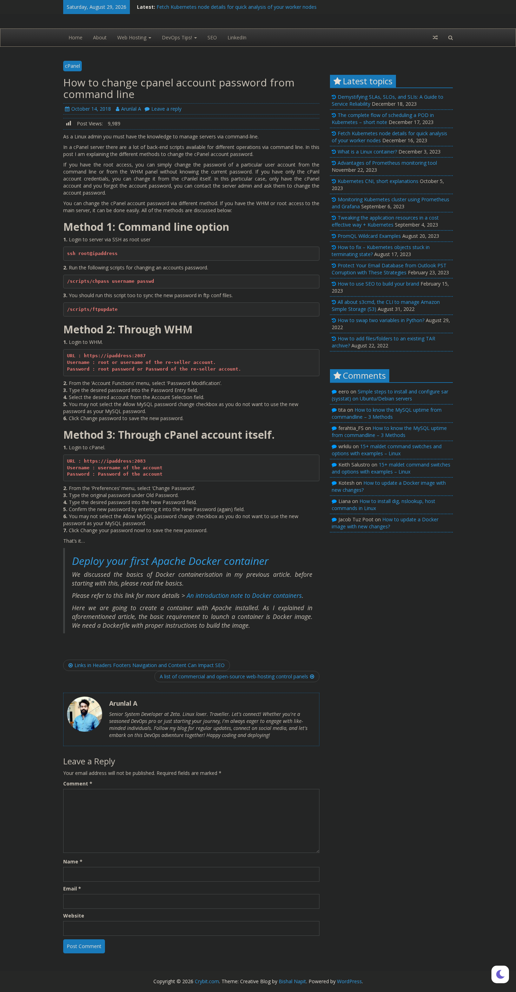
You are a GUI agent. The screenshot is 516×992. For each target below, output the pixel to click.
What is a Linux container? (367, 151)
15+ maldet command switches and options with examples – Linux (387, 450)
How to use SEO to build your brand (378, 283)
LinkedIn (236, 37)
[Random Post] (435, 37)
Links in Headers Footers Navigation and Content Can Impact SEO (149, 665)
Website (73, 915)
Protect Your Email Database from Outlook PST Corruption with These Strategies (389, 269)
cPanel (72, 66)
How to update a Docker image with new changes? (385, 523)
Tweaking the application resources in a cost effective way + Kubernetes (385, 221)
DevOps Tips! (177, 37)
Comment (77, 783)
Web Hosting (132, 37)
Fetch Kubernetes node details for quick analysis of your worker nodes (237, 7)
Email (72, 888)
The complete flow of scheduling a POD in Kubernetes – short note (383, 118)
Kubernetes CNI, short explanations (378, 181)
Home (75, 37)
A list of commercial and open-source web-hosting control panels (234, 676)
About (100, 37)
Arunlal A (131, 108)
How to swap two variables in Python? (381, 320)
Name (72, 861)
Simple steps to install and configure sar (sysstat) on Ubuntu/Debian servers (390, 395)
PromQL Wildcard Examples (369, 236)
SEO (212, 37)
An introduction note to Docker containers (244, 595)
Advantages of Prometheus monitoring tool (387, 162)
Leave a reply (166, 108)
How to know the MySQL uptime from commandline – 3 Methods (387, 413)
